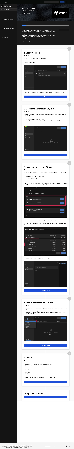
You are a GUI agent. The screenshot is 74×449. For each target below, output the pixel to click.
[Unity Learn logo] (6, 2)
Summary (24, 24)
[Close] (69, 446)
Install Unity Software (7, 6)
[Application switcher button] (66, 2)
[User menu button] (68, 2)
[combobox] (51, 2)
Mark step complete (46, 96)
